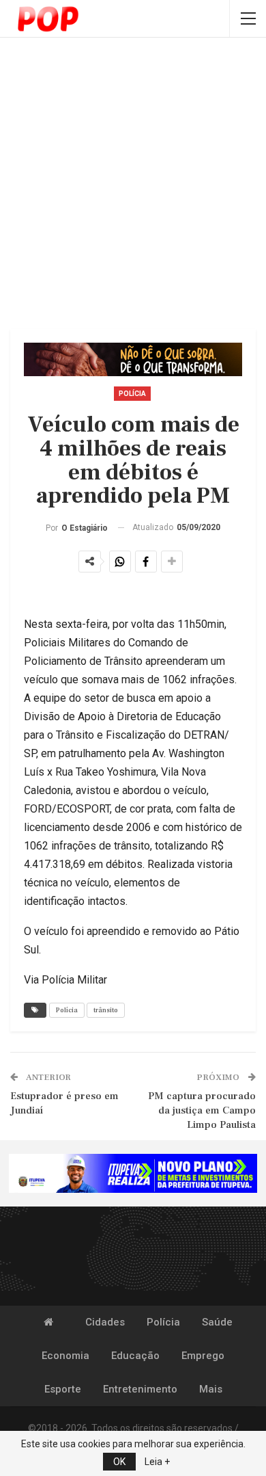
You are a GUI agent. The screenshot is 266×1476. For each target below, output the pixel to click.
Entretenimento (140, 1389)
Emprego (202, 1355)
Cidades (105, 1322)
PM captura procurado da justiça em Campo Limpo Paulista (202, 1110)
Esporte (62, 1389)
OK (119, 1461)
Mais (210, 1389)
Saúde (217, 1322)
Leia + (157, 1461)
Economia (65, 1355)
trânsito (105, 1009)
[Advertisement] (133, 184)
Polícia (132, 393)
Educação (135, 1355)
